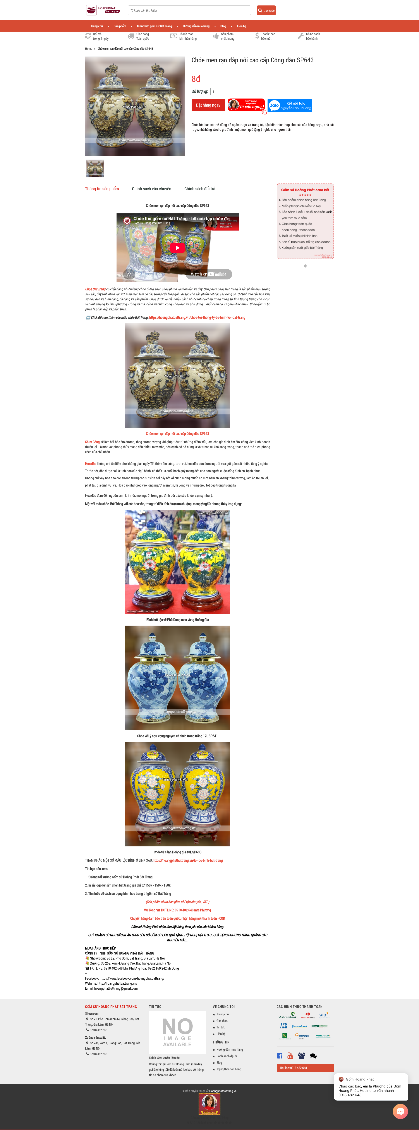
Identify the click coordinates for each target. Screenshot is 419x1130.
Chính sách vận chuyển (151, 188)
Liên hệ (241, 26)
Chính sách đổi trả (199, 188)
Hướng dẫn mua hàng (196, 26)
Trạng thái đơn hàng (228, 1069)
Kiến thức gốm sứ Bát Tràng (154, 26)
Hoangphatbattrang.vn (223, 1091)
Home (88, 48)
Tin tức (220, 1027)
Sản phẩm (120, 26)
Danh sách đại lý (226, 1056)
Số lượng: (200, 91)
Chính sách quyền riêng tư (164, 1057)
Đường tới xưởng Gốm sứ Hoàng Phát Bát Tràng (120, 877)
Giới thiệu (222, 1020)
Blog (223, 26)
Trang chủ (97, 26)
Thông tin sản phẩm (102, 188)
